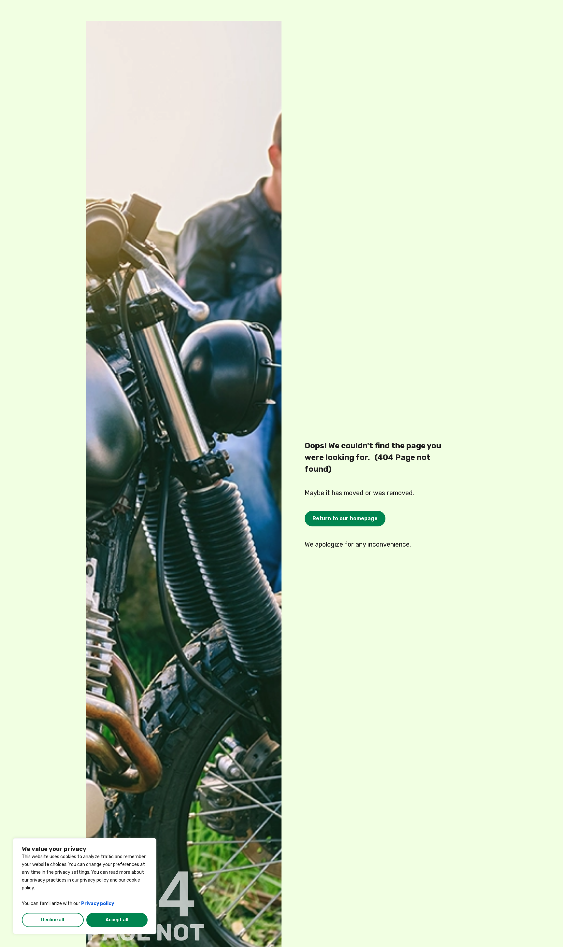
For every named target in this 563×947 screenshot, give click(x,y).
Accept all (117, 920)
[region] (84, 886)
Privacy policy (97, 903)
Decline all (52, 920)
